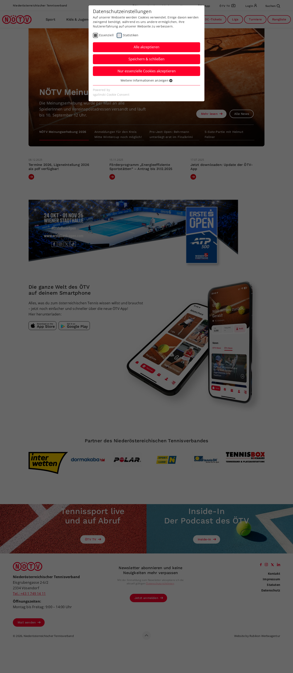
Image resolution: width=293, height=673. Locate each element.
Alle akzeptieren (146, 47)
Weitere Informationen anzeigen (145, 80)
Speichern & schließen (146, 59)
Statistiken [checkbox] (130, 35)
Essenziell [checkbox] (106, 35)
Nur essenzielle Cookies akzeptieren (147, 71)
